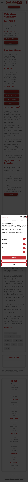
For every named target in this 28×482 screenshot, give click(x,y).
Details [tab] (14, 220)
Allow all (14, 257)
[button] (24, 244)
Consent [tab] (5, 220)
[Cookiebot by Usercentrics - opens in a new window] (20, 217)
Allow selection (14, 260)
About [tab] (23, 220)
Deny (14, 264)
